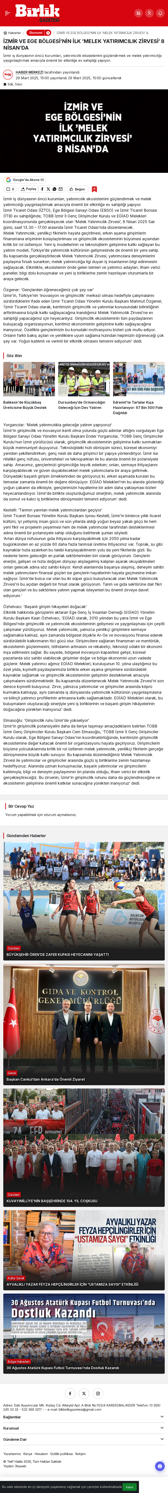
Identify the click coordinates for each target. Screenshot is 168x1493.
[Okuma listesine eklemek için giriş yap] (94, 189)
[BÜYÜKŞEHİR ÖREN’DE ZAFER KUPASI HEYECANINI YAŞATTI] (84, 901)
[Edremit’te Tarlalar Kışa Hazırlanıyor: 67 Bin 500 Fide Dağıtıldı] (139, 388)
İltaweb (20, 1466)
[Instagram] (98, 1393)
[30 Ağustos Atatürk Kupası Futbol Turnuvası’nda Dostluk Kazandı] (84, 1334)
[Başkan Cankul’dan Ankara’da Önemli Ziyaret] (84, 1024)
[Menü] (7, 13)
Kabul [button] (129, 1487)
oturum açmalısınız (60, 814)
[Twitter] (84, 1393)
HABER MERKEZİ (29, 72)
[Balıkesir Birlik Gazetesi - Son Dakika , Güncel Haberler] (37, 13)
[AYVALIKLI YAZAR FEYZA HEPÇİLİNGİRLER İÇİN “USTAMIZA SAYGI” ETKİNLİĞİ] (84, 1250)
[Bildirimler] (160, 13)
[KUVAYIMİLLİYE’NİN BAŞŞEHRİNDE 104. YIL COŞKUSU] (84, 1148)
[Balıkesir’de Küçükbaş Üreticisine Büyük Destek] (29, 388)
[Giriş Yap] (149, 13)
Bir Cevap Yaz (21, 806)
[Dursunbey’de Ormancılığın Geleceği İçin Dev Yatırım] (84, 388)
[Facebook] (70, 1393)
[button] (138, 13)
